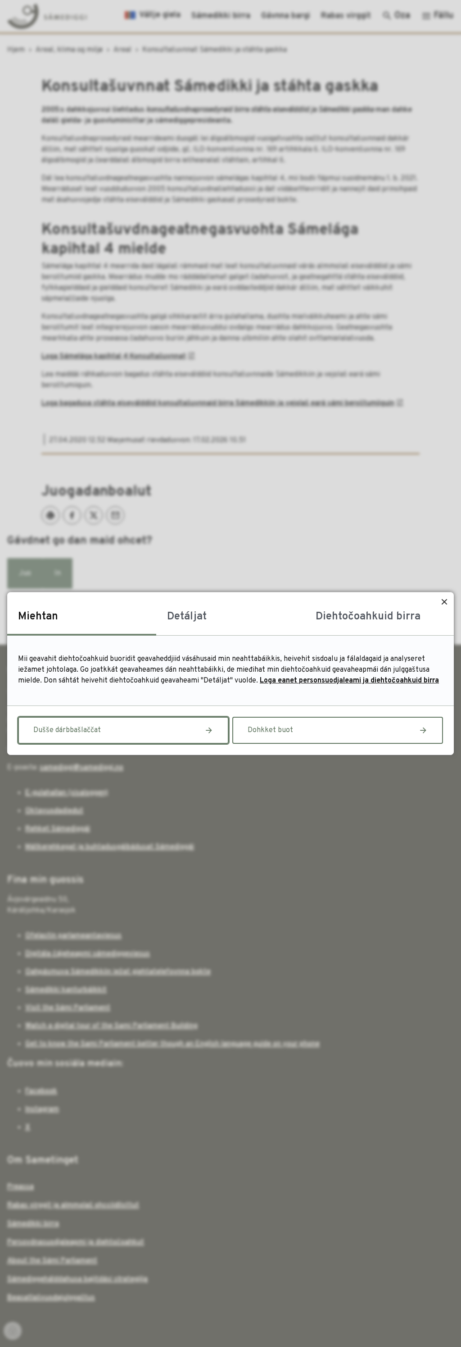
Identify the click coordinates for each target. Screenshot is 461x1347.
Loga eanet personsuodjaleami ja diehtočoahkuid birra (349, 680)
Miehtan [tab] (38, 616)
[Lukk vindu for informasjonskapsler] (444, 602)
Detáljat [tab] (187, 616)
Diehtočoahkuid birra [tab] (368, 616)
